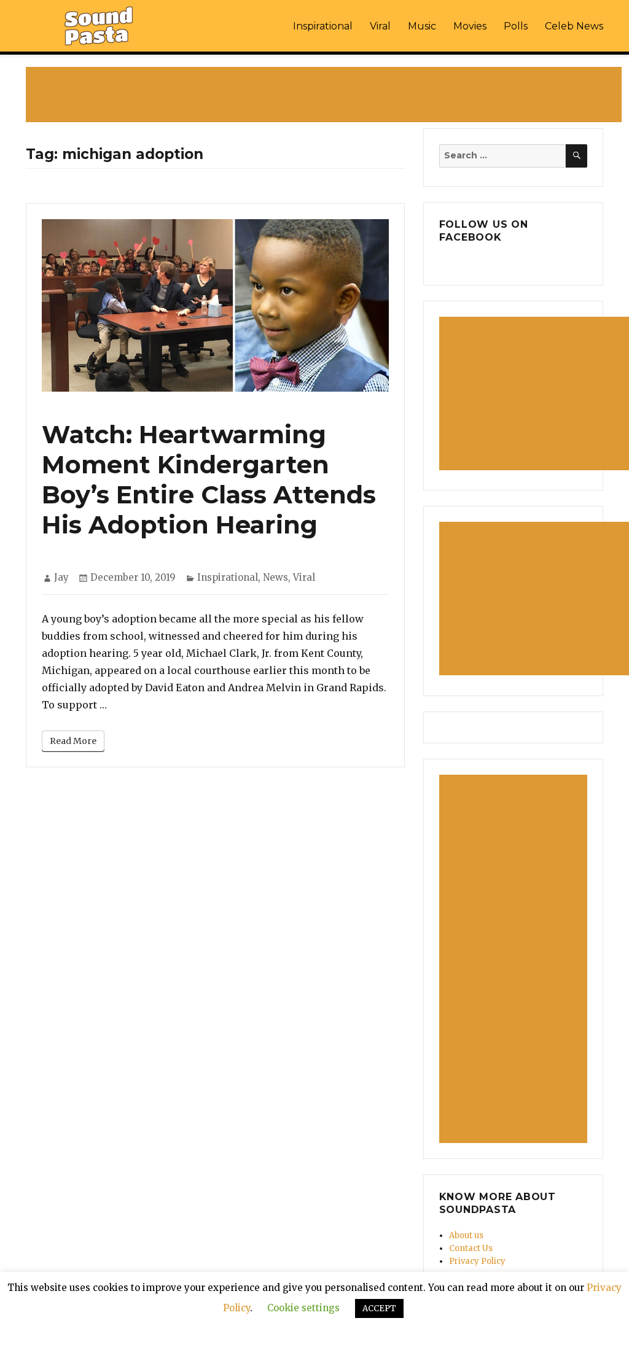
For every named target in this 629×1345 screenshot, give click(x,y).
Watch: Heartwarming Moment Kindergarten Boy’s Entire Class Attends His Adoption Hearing (209, 479)
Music (422, 26)
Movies (469, 26)
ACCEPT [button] (379, 1308)
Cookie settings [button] (303, 1308)
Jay (61, 577)
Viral (380, 26)
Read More (73, 740)
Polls (516, 26)
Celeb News (574, 26)
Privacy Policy (477, 1261)
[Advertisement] (326, 95)
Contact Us (471, 1248)
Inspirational (323, 26)
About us (466, 1235)
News (275, 577)
